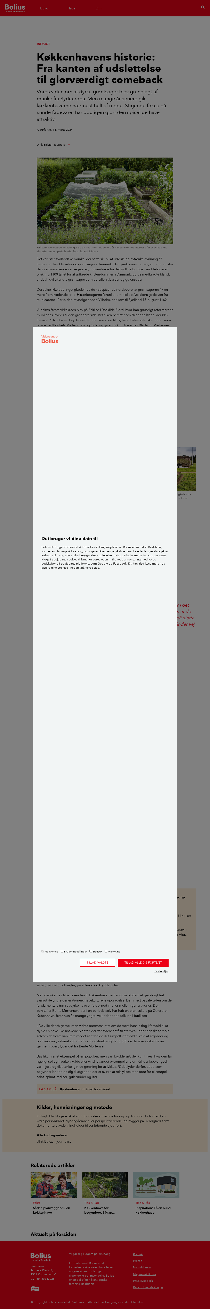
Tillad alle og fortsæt (143, 962)
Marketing (113, 951)
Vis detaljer (161, 971)
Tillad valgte (97, 962)
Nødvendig (51, 951)
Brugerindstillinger (75, 951)
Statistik (97, 951)
